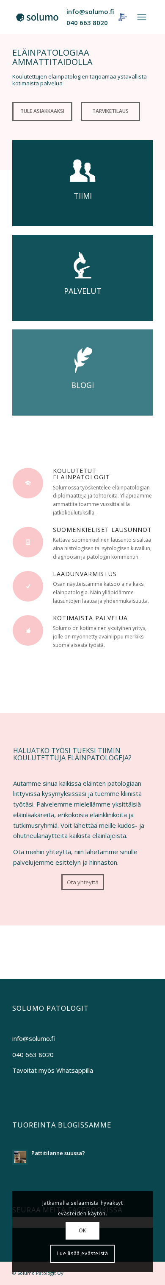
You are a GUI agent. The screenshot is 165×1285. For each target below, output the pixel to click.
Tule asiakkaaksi (42, 111)
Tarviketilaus (110, 111)
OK (82, 1230)
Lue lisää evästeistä (82, 1253)
